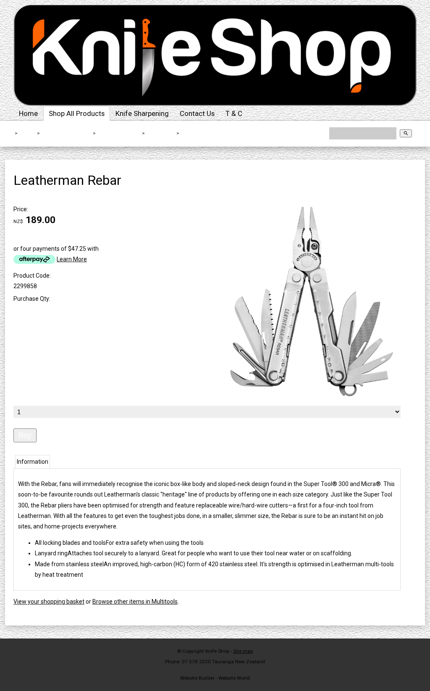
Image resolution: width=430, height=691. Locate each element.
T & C (233, 113)
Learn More (72, 259)
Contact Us (197, 113)
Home (28, 113)
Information (32, 461)
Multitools (161, 133)
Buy (24, 435)
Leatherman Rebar (206, 133)
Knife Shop (217, 651)
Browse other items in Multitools (135, 601)
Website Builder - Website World (215, 678)
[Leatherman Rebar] (308, 399)
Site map (243, 651)
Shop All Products (77, 113)
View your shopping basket (48, 601)
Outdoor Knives (119, 133)
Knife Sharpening (142, 113)
